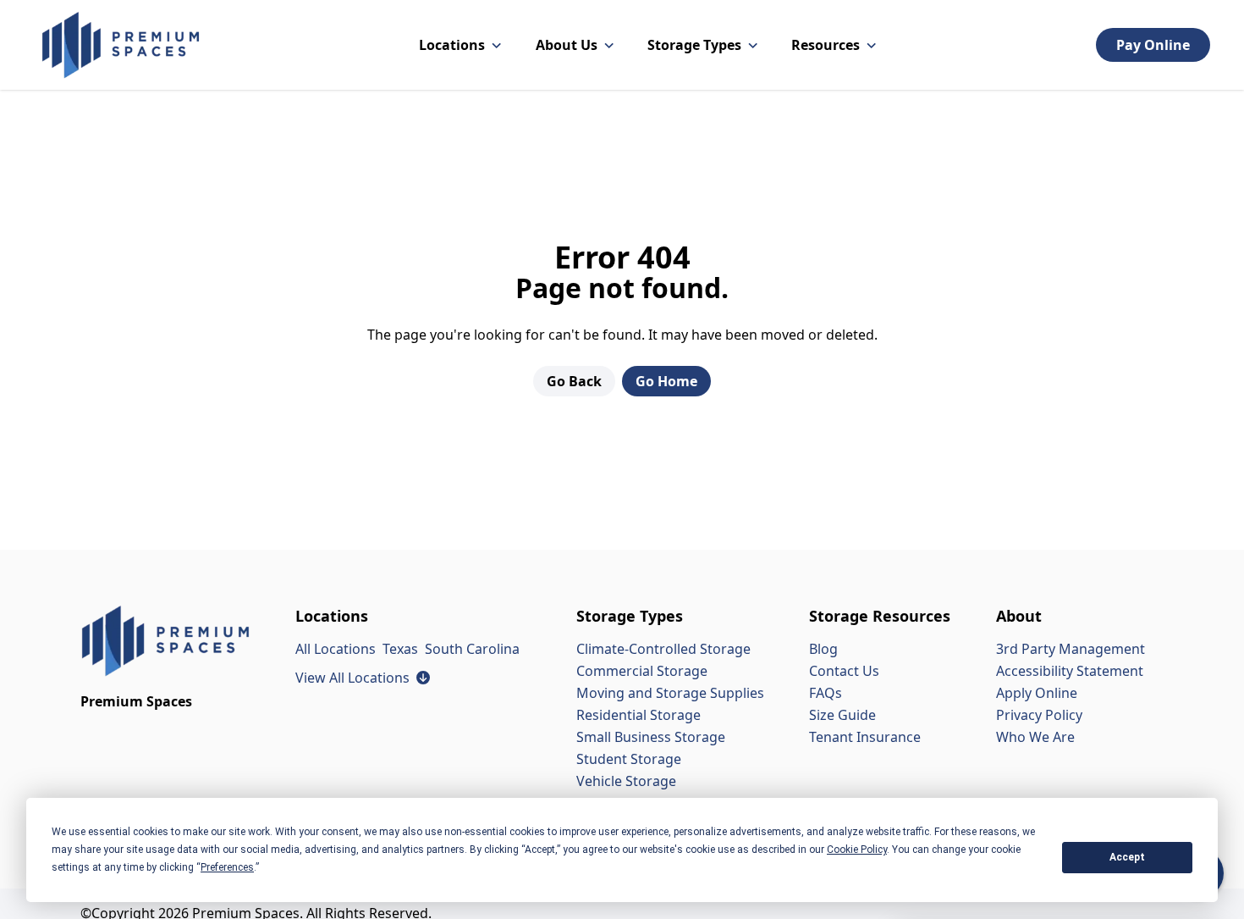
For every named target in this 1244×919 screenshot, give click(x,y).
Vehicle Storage (626, 781)
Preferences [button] (227, 867)
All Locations (335, 648)
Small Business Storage (650, 737)
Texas (400, 648)
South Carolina (472, 648)
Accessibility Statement (1069, 671)
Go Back (574, 381)
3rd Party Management (1070, 648)
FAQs (825, 693)
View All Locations (362, 677)
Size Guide (842, 715)
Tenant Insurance (865, 737)
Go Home (666, 381)
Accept (1127, 857)
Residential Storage (638, 715)
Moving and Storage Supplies (670, 693)
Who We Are (1035, 737)
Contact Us (844, 671)
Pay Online (1153, 45)
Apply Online (1036, 693)
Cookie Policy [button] (857, 849)
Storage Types (694, 45)
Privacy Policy (1039, 715)
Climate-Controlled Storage (663, 648)
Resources (825, 45)
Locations (452, 45)
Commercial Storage (641, 671)
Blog (823, 648)
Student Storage (628, 759)
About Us (566, 45)
